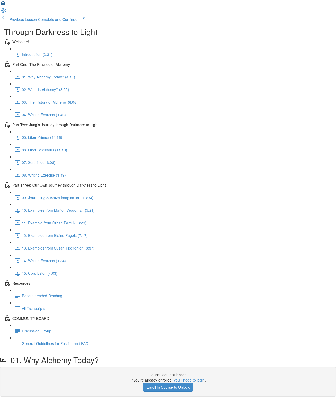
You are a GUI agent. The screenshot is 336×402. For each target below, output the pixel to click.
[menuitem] (3, 12)
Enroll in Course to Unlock (168, 387)
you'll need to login (189, 380)
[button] (3, 4)
